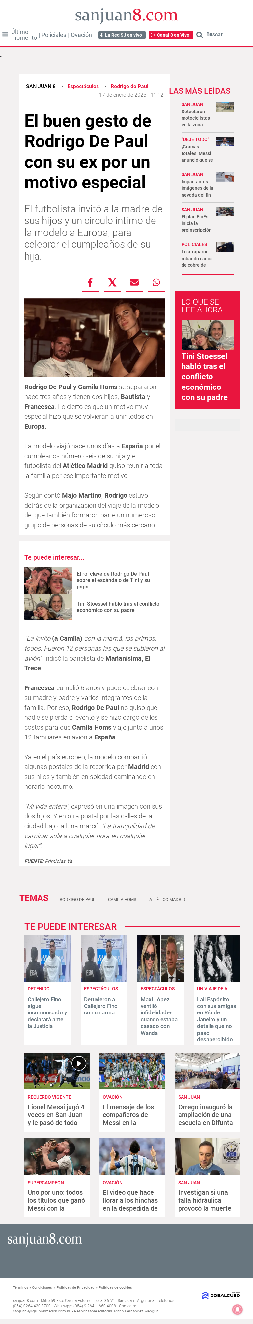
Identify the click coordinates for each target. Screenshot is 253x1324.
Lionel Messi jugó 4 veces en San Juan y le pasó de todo (56, 1115)
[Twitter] (112, 282)
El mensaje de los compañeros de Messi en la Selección (128, 1119)
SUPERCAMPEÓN (46, 1182)
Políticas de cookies (115, 1288)
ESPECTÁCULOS (158, 988)
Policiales (54, 35)
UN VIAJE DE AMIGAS (219, 988)
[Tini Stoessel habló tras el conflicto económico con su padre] (48, 607)
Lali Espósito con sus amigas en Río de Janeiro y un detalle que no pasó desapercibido (216, 1019)
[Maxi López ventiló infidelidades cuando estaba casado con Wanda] (160, 980)
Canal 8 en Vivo (173, 34)
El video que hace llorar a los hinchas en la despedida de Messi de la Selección (130, 1208)
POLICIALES (194, 244)
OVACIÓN (113, 1097)
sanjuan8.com (25, 1300)
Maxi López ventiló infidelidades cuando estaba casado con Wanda (159, 1016)
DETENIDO (39, 988)
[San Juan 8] (45, 1246)
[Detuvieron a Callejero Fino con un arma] (104, 980)
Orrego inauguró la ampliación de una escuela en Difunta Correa (205, 1119)
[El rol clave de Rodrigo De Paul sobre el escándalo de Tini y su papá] (48, 580)
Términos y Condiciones (32, 1288)
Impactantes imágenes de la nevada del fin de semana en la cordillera (197, 195)
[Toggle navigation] (5, 35)
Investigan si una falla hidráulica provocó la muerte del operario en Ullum (204, 1208)
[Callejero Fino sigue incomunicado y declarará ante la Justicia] (47, 980)
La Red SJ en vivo (123, 34)
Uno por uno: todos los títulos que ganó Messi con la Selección (56, 1204)
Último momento (24, 35)
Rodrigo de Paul (77, 899)
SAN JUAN (192, 104)
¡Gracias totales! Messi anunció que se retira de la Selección (197, 160)
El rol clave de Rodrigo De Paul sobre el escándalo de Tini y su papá (113, 580)
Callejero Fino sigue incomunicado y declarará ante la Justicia (47, 1013)
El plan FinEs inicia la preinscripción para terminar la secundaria (196, 230)
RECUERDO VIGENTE (49, 1097)
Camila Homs (122, 899)
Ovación (81, 35)
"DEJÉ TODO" (195, 139)
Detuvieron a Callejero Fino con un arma (101, 1006)
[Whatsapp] (156, 282)
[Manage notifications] (237, 1309)
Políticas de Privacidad (75, 1288)
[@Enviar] (134, 282)
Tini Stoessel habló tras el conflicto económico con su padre (118, 607)
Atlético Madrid (167, 899)
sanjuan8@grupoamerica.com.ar (41, 1311)
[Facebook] (90, 282)
